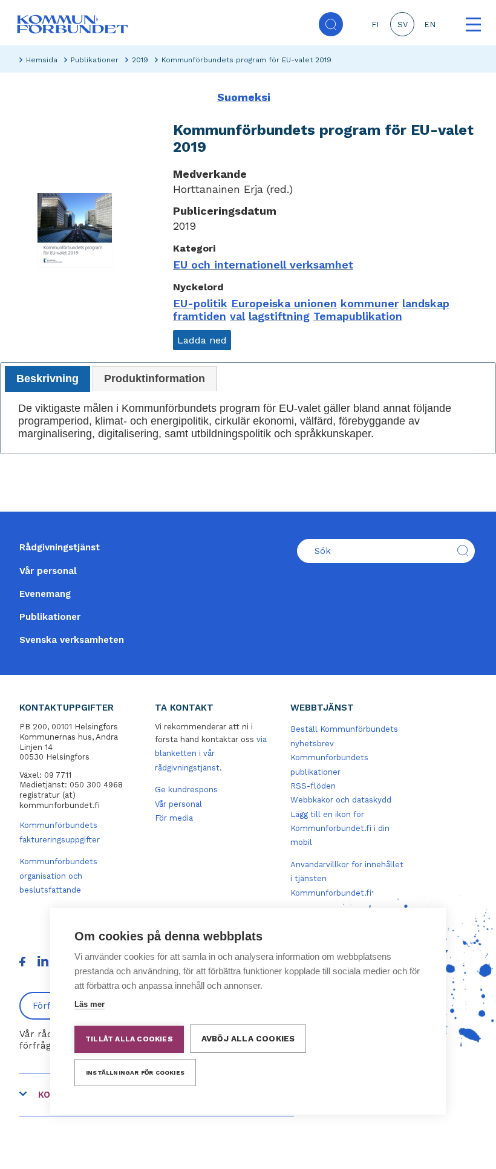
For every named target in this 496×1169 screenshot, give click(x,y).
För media (174, 817)
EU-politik (200, 303)
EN (430, 24)
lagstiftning (279, 316)
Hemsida (41, 59)
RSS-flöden (313, 785)
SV (402, 24)
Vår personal (48, 570)
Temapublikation (357, 316)
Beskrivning (47, 379)
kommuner (370, 303)
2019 (140, 59)
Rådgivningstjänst (59, 547)
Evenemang (45, 593)
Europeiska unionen (284, 303)
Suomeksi (243, 97)
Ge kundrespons (186, 789)
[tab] (47, 379)
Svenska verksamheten (71, 639)
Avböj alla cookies (248, 1038)
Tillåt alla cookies (129, 1039)
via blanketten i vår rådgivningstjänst (211, 753)
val (237, 316)
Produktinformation (154, 379)
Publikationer (95, 59)
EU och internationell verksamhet (263, 264)
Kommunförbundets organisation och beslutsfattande (58, 875)
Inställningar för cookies (135, 1072)
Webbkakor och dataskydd (340, 799)
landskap (425, 303)
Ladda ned (202, 340)
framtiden (199, 316)
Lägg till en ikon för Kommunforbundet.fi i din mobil (340, 828)
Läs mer (89, 1004)
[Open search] (331, 24)
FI (375, 24)
